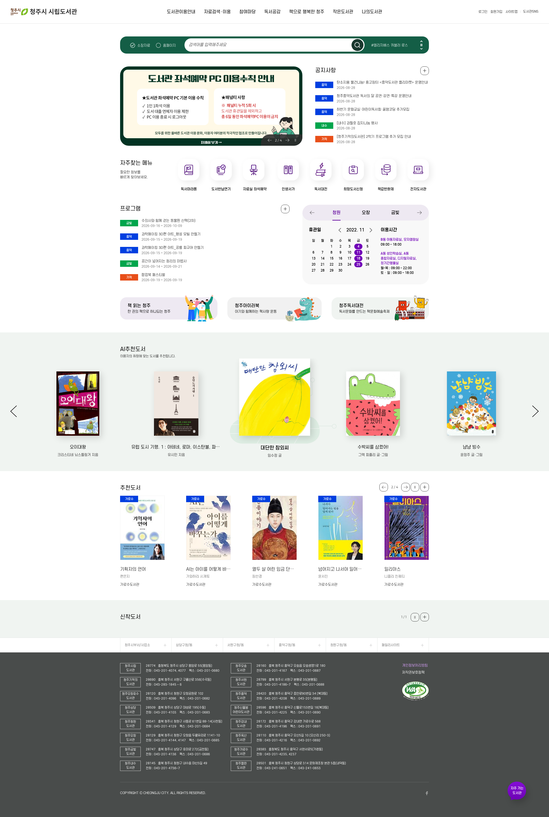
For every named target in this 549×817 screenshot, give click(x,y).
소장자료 (143, 45)
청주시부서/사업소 (137, 645)
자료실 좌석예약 (255, 189)
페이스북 (427, 793)
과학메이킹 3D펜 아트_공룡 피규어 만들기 (173, 248)
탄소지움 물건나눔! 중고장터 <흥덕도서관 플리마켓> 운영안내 (382, 82)
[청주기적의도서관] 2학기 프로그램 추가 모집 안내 (374, 137)
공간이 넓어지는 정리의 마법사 (164, 261)
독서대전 (320, 189)
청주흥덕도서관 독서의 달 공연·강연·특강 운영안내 (374, 96)
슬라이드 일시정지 (421, 45)
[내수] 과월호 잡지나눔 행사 (357, 123)
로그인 (482, 12)
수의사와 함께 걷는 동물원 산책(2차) (168, 221)
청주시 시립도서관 (44, 12)
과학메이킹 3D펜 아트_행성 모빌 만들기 (171, 234)
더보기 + (424, 487)
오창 (366, 212)
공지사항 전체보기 (424, 70)
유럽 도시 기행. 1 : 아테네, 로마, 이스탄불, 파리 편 (176, 447)
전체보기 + (285, 209)
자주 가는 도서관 (517, 790)
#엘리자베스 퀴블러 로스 (389, 45)
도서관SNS (530, 12)
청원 (336, 212)
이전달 (342, 230)
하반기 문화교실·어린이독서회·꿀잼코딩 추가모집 (373, 109)
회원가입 (496, 12)
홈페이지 (169, 45)
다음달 (368, 230)
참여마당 (247, 12)
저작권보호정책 (413, 672)
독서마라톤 (189, 189)
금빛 (395, 212)
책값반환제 (386, 189)
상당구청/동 (184, 645)
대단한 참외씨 (275, 448)
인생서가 (288, 189)
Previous (421, 41)
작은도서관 (343, 12)
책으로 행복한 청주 (306, 12)
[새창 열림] (415, 700)
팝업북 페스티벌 (153, 275)
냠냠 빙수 (471, 447)
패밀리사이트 (391, 645)
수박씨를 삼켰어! (373, 447)
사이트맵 (511, 12)
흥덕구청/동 (287, 645)
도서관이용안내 (181, 12)
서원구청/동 (235, 645)
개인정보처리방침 (415, 665)
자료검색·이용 (217, 12)
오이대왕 (78, 447)
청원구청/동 (338, 645)
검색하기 (357, 45)
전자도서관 (418, 189)
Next (421, 48)
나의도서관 (372, 12)
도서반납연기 (221, 189)
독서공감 (272, 12)
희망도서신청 (353, 189)
